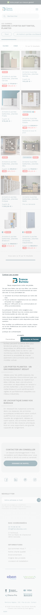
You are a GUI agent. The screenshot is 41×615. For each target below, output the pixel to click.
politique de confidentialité (11, 332)
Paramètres (10, 339)
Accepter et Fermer (31, 339)
